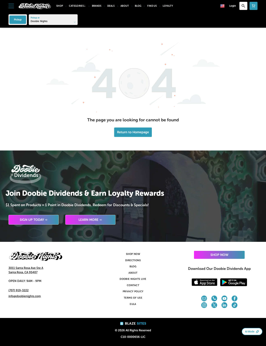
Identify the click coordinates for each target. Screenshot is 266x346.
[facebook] (234, 299)
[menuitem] (60, 6)
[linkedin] (224, 305)
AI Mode (249, 331)
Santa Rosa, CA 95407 (23, 272)
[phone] (214, 299)
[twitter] (214, 305)
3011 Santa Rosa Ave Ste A (26, 268)
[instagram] (204, 305)
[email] (204, 299)
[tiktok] (234, 305)
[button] (11, 6)
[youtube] (224, 299)
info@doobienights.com (25, 296)
